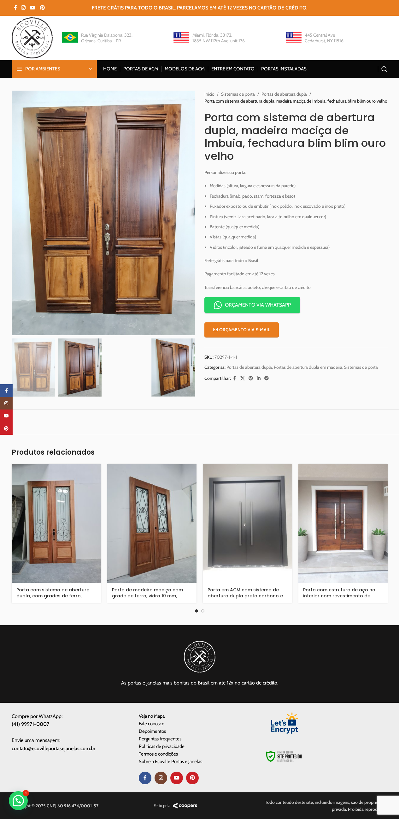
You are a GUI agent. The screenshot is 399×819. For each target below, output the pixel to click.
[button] (18, 800)
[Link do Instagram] (23, 8)
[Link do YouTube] (33, 8)
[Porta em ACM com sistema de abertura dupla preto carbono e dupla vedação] (247, 523)
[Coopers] (185, 806)
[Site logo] (32, 37)
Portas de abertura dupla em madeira (308, 367)
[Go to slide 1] (196, 611)
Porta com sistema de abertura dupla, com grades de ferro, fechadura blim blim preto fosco (54, 596)
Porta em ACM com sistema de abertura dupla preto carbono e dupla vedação (245, 596)
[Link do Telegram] (266, 378)
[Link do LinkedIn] (258, 378)
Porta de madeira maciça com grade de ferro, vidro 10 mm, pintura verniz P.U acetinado (147, 596)
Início (209, 94)
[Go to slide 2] (202, 611)
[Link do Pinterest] (42, 8)
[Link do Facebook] (15, 8)
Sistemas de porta (238, 94)
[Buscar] (384, 69)
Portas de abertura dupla (284, 94)
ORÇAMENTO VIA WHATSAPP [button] (258, 305)
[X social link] (242, 378)
